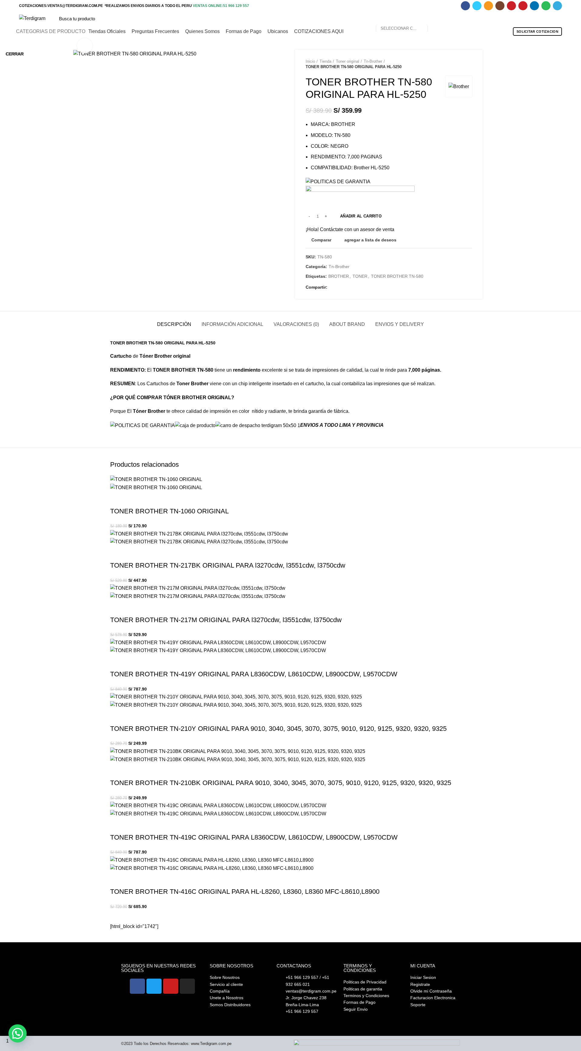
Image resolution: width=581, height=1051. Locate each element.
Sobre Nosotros (231, 965)
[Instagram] (187, 986)
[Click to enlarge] (84, 45)
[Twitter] (154, 986)
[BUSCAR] (436, 18)
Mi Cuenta (422, 965)
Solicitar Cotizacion (537, 31)
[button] (17, 1033)
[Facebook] (137, 986)
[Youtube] (170, 986)
